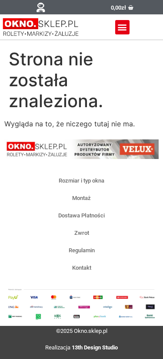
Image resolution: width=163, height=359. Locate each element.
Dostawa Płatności (81, 215)
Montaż (81, 198)
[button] (40, 7)
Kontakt (81, 267)
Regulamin (82, 250)
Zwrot (81, 233)
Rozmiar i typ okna (81, 180)
